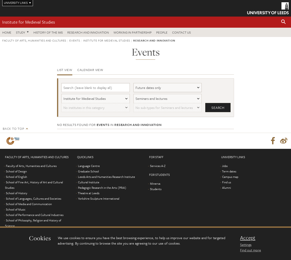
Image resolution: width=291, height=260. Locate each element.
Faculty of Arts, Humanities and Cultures (34, 40)
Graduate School (88, 171)
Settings (245, 244)
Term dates (229, 171)
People (162, 32)
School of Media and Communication (29, 204)
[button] (283, 22)
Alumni (226, 187)
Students (155, 189)
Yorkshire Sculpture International (98, 198)
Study (20, 32)
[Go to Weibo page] (283, 141)
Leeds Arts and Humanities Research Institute (106, 176)
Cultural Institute (88, 182)
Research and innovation (88, 32)
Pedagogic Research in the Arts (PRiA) (102, 187)
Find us (226, 182)
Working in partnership (132, 32)
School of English (16, 176)
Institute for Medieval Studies (28, 22)
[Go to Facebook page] (272, 141)
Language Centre (89, 166)
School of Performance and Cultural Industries (34, 215)
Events (74, 40)
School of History (16, 193)
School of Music (15, 209)
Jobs (225, 166)
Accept (247, 237)
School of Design (16, 171)
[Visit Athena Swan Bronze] (14, 141)
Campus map (230, 176)
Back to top (13, 128)
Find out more (250, 250)
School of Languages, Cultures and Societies (33, 198)
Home (6, 32)
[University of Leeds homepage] (268, 8)
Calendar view (90, 69)
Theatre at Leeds (88, 193)
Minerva (155, 183)
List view (64, 69)
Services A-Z (158, 166)
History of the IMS (48, 32)
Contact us (181, 32)
